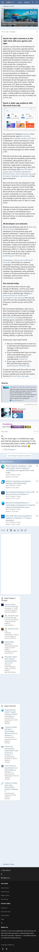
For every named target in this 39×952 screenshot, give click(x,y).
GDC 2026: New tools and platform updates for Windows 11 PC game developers (19, 518)
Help (2, 919)
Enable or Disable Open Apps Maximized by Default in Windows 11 (11, 787)
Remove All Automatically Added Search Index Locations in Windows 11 (11, 750)
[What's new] (33, 2)
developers (26, 134)
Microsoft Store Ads (10, 318)
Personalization (9, 625)
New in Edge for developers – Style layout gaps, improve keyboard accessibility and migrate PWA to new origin (20, 469)
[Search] (37, 2)
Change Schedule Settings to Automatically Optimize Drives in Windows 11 (11, 731)
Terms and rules (5, 912)
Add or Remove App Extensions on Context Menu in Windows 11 (11, 769)
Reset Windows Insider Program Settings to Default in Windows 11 (11, 713)
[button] (19, 874)
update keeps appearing (9, 643)
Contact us (4, 908)
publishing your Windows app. (14, 256)
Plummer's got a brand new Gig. (11, 617)
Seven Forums (5, 892)
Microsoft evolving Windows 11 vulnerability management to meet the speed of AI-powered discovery (20, 505)
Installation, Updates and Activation (11, 652)
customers (26, 136)
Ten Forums (4, 899)
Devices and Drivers (10, 638)
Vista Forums (5, 888)
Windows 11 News (15, 475)
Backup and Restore (10, 612)
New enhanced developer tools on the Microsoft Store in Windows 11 (20, 493)
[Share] (37, 32)
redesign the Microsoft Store (25, 138)
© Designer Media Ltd (7, 945)
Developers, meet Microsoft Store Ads (23, 387)
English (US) (6, 878)
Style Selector (6, 870)
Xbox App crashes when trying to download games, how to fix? (11, 660)
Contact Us (23, 359)
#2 (37, 431)
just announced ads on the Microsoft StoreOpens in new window (17, 295)
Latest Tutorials (10, 706)
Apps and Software (10, 672)
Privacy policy (5, 915)
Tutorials (7, 723)
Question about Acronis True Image (11, 605)
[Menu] (2, 2)
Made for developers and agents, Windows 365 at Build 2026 (18, 482)
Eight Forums (5, 895)
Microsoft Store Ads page (19, 376)
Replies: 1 (13, 32)
